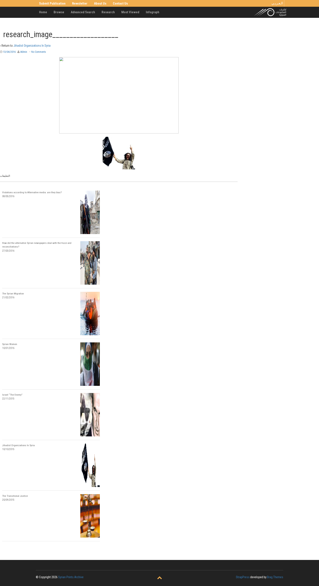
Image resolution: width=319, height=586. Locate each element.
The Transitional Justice (15, 495)
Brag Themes (275, 577)
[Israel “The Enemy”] (90, 414)
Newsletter (79, 3)
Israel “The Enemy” (12, 394)
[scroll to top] (159, 578)
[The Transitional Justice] (90, 516)
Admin (23, 51)
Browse (59, 12)
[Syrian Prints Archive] (270, 12)
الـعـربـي (277, 3)
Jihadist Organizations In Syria (32, 45)
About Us (100, 3)
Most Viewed (130, 12)
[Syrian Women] (90, 364)
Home (43, 12)
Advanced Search (83, 12)
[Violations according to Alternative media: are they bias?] (90, 212)
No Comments (38, 51)
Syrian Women (9, 344)
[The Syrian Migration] (90, 313)
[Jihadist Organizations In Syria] (90, 465)
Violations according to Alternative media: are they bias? (32, 192)
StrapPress (243, 577)
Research (108, 12)
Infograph (152, 12)
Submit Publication (52, 3)
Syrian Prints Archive (71, 577)
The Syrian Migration (13, 293)
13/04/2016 (9, 51)
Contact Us (120, 3)
